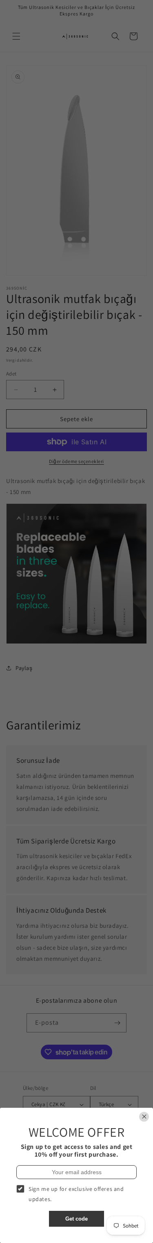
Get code (76, 1219)
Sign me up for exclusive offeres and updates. (76, 1194)
